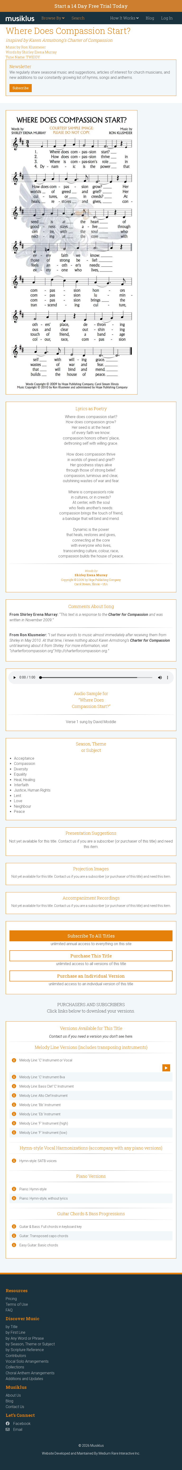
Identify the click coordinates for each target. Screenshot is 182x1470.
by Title (12, 1326)
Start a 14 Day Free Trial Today (91, 6)
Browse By (51, 17)
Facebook (22, 1423)
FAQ (9, 1310)
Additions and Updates (24, 1378)
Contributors (16, 1355)
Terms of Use (17, 1304)
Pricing (11, 1298)
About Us (13, 1395)
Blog (150, 17)
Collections (15, 1367)
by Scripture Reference (25, 1350)
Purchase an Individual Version (91, 976)
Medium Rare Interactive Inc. (119, 1453)
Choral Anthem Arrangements (30, 1373)
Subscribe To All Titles (91, 936)
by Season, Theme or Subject (30, 1344)
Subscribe (21, 88)
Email (17, 1429)
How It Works (123, 17)
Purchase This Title (91, 956)
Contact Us (15, 1406)
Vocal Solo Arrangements (27, 1361)
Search (78, 17)
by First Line (15, 1332)
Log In (167, 17)
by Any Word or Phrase (25, 1338)
